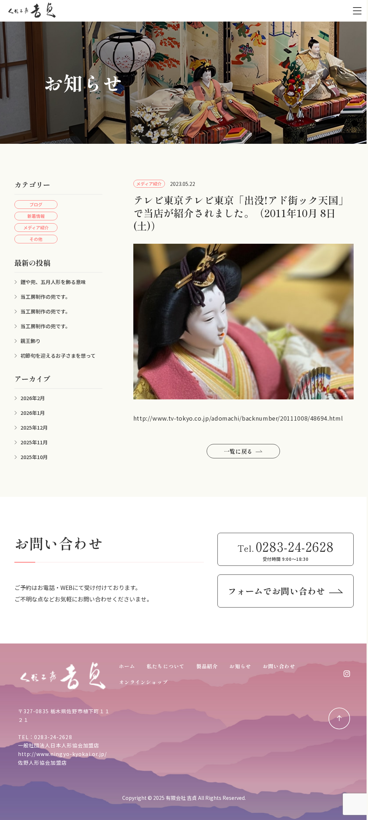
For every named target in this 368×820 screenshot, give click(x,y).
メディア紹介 (36, 227)
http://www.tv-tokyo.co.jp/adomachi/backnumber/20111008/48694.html (238, 418)
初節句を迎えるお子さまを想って (58, 355)
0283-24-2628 (53, 737)
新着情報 (36, 216)
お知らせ (240, 666)
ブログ (35, 204)
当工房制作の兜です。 (45, 296)
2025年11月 (34, 442)
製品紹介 (207, 666)
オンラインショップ (143, 682)
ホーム (127, 666)
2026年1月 (32, 412)
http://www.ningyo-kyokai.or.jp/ (62, 753)
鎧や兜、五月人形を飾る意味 (53, 281)
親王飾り (30, 340)
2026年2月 (32, 398)
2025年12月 (34, 427)
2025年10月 (34, 457)
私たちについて (166, 666)
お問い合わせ (279, 666)
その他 (35, 239)
